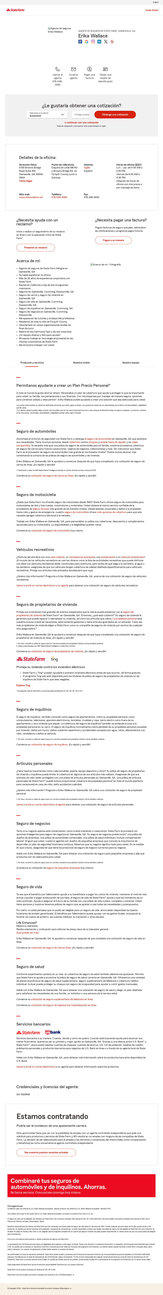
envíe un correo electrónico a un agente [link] (46, 585)
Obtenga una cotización (115, 114)
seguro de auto (41, 509)
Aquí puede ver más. (27, 932)
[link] (74, 76)
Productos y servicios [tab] (32, 362)
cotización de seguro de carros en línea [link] (52, 475)
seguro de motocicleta (77, 512)
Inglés (87, 167)
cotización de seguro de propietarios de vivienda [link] (57, 651)
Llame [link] (19, 585)
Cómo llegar (25, 181)
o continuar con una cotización (82, 122)
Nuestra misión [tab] (81, 362)
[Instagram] (93, 41)
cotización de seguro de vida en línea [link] (51, 947)
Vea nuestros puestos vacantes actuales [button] (46, 1152)
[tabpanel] (81, 177)
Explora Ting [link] (23, 685)
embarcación (108, 557)
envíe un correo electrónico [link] (40, 1066)
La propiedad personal (125, 618)
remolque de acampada (82, 557)
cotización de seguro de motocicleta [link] (50, 530)
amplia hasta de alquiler (113, 442)
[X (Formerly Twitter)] (106, 41)
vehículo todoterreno (132, 557)
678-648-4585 (59, 197)
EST (138, 164)
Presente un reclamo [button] (35, 247)
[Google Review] (87, 41)
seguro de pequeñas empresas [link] (63, 868)
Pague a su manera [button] (113, 240)
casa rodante (57, 557)
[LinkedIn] (99, 41)
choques (93, 442)
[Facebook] (80, 41)
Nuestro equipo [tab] (130, 362)
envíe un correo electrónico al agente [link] (45, 804)
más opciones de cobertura (112, 512)
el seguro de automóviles (98, 439)
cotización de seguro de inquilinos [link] (49, 744)
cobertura (74, 442)
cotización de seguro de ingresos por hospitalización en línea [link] (63, 1005)
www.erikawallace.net (31, 197)
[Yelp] (112, 41)
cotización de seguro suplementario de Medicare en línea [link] (62, 999)
